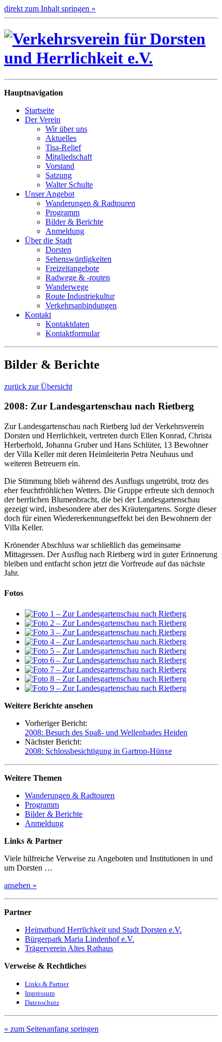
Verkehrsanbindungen (81, 305)
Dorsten (58, 249)
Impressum (40, 993)
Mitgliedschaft (68, 156)
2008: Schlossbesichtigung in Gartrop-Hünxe (98, 751)
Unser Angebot (49, 194)
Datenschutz (42, 1002)
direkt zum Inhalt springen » (50, 8)
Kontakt (38, 314)
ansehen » (20, 885)
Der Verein (42, 119)
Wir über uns (66, 128)
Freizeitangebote (72, 268)
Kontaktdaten (67, 324)
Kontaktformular (72, 333)
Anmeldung (64, 231)
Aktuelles (60, 138)
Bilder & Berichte (74, 221)
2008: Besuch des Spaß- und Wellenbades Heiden (106, 732)
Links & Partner (47, 984)
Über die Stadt (48, 240)
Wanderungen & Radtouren (90, 203)
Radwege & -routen (77, 277)
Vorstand (59, 166)
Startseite (39, 110)
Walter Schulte (69, 184)
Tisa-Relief (63, 147)
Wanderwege (66, 286)
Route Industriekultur (80, 296)
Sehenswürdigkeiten (78, 259)
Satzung (58, 175)
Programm (62, 212)
